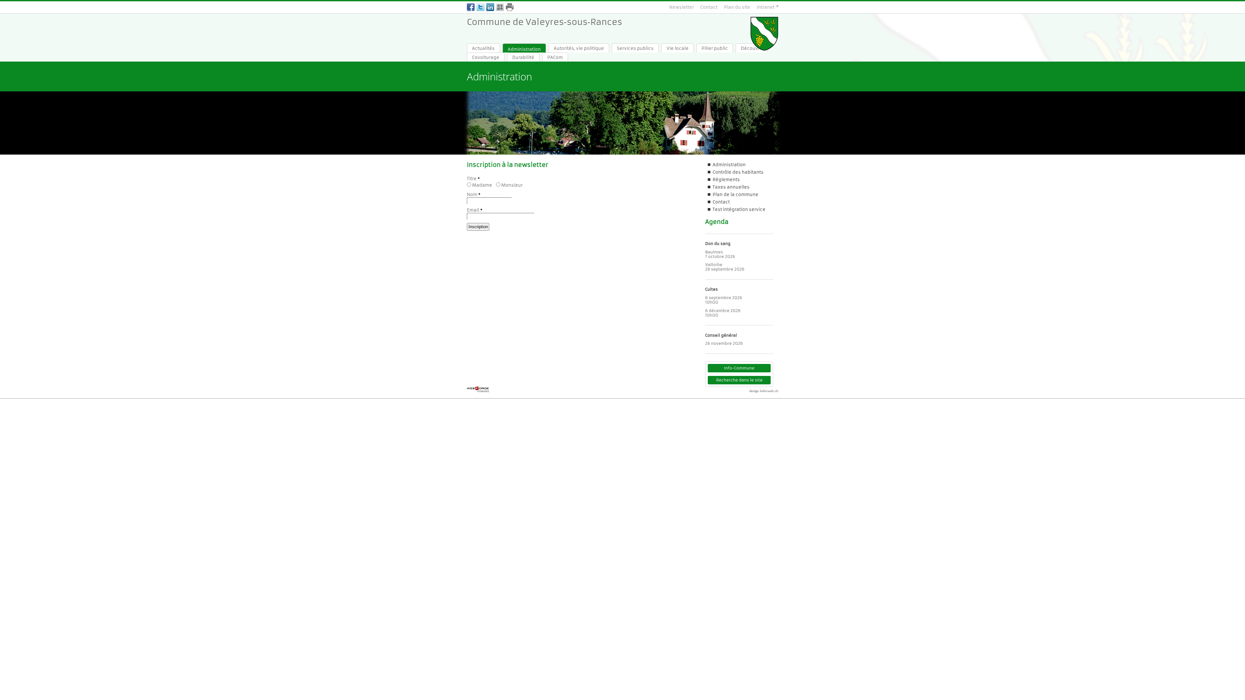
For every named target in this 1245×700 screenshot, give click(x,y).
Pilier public (715, 48)
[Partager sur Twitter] (480, 7)
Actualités (483, 48)
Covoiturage (485, 57)
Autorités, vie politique (579, 48)
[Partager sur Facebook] (471, 7)
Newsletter (681, 7)
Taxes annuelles (731, 187)
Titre (472, 178)
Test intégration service (739, 209)
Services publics (635, 48)
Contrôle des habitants (738, 172)
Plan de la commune (735, 194)
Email (473, 210)
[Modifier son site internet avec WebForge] (478, 389)
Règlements (726, 179)
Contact (708, 7)
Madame (482, 185)
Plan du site (737, 7)
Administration (524, 49)
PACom (555, 57)
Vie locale (678, 48)
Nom (472, 194)
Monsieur (512, 185)
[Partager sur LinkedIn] (490, 7)
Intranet (766, 7)
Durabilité (523, 57)
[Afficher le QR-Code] (500, 7)
